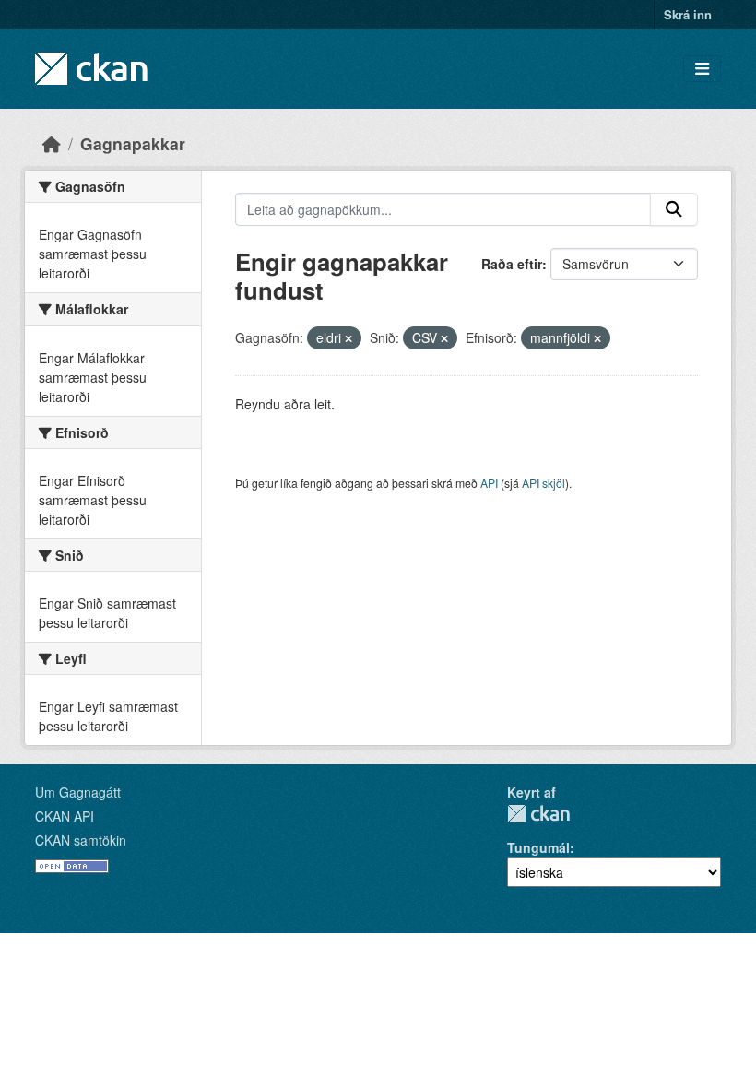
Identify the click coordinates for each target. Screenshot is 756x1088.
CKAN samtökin (80, 840)
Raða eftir (511, 263)
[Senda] (674, 209)
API (489, 483)
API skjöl (543, 483)
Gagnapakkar (132, 143)
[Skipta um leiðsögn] (702, 68)
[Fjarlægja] (348, 338)
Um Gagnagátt (78, 792)
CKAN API (64, 816)
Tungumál (538, 847)
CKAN (538, 813)
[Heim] (51, 143)
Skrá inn (688, 14)
